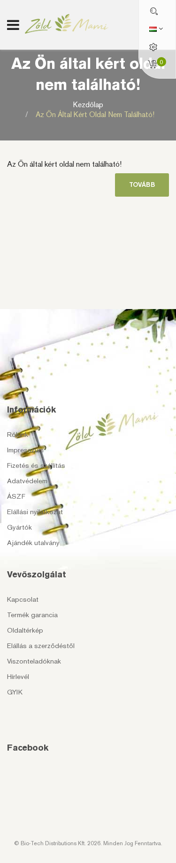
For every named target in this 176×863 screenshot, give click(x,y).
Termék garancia (32, 615)
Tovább (142, 185)
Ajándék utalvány (33, 542)
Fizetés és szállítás (36, 465)
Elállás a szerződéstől (41, 646)
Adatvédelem (27, 481)
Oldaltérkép (25, 630)
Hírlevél (18, 676)
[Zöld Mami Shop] (67, 24)
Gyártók (19, 527)
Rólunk (17, 434)
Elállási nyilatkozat (35, 512)
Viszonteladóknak (34, 661)
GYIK (15, 692)
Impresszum (25, 450)
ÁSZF (16, 496)
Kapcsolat (22, 599)
